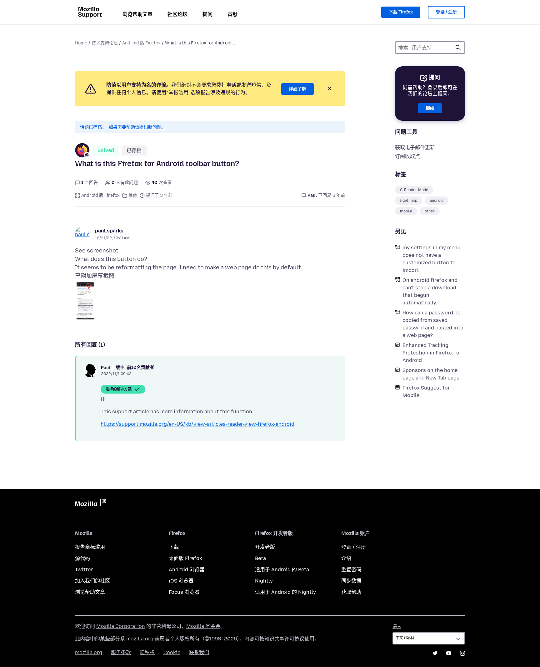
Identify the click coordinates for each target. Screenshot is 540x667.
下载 (174, 547)
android (436, 200)
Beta (260, 558)
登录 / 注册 (446, 12)
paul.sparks (109, 231)
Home (81, 43)
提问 (207, 14)
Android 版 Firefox (141, 43)
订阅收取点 (407, 156)
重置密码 (351, 570)
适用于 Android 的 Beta (282, 570)
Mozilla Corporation (120, 626)
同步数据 (351, 581)
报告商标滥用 (90, 547)
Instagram (462, 653)
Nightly (264, 581)
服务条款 (121, 652)
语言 (396, 626)
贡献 (233, 14)
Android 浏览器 (186, 570)
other (430, 211)
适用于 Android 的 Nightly (285, 592)
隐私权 (147, 652)
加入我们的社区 (92, 581)
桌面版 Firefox (185, 558)
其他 (132, 195)
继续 (430, 108)
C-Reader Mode (414, 190)
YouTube (448, 653)
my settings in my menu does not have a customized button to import (431, 259)
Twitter (84, 570)
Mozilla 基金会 (203, 626)
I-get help (408, 200)
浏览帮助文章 (137, 14)
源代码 (82, 558)
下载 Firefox (401, 12)
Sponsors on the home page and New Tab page (430, 374)
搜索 (458, 48)
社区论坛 (178, 14)
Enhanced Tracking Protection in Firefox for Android (432, 352)
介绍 (346, 558)
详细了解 (297, 89)
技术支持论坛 (105, 43)
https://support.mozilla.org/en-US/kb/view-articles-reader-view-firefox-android (197, 424)
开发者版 (265, 547)
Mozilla (90, 504)
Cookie (171, 652)
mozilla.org (88, 652)
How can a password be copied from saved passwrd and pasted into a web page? (432, 324)
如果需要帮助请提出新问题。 (137, 127)
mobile (406, 211)
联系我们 (199, 652)
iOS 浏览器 (181, 581)
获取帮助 (351, 592)
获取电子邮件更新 (415, 147)
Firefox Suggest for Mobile (426, 391)
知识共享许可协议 (284, 639)
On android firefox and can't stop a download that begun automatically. (430, 291)
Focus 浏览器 (184, 592)
